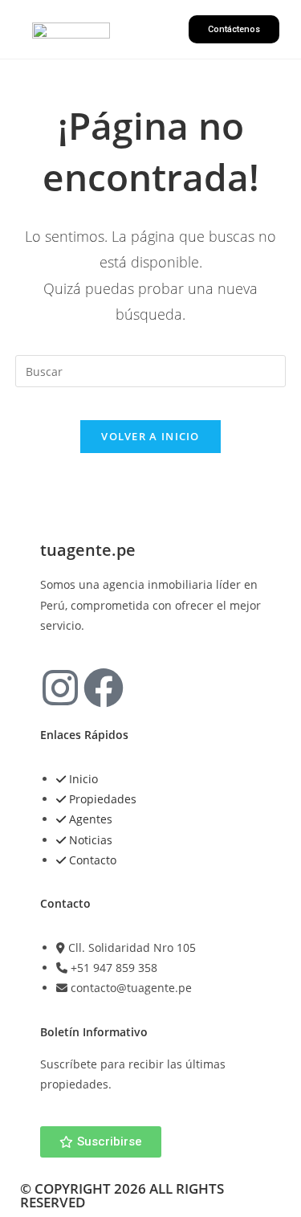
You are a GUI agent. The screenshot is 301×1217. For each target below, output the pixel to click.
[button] (149, 29)
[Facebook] (103, 688)
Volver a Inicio (150, 436)
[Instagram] (60, 688)
